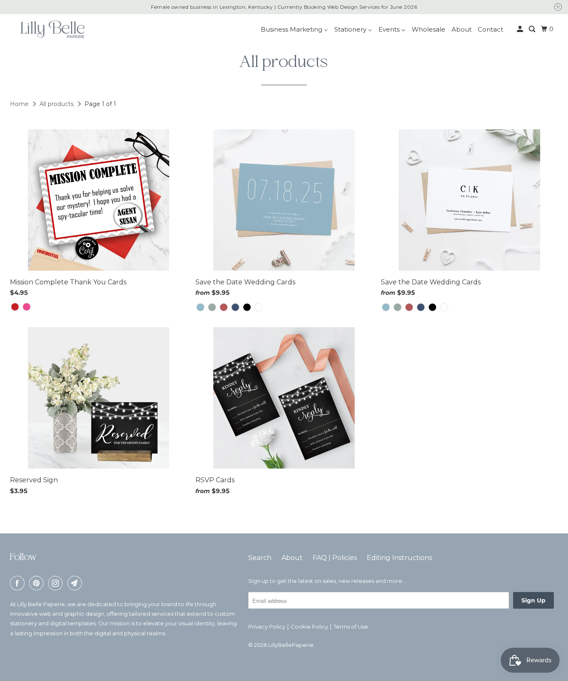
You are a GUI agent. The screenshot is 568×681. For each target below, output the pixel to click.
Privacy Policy (266, 626)
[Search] (532, 29)
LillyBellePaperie (291, 645)
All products (57, 104)
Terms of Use (350, 626)
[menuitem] (294, 29)
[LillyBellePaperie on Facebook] (18, 583)
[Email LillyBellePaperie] (76, 583)
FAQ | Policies (335, 558)
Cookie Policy (309, 626)
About (292, 558)
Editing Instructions (399, 558)
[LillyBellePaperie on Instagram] (57, 583)
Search (260, 558)
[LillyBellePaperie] (52, 29)
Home (20, 104)
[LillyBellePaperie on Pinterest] (38, 583)
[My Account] (520, 29)
